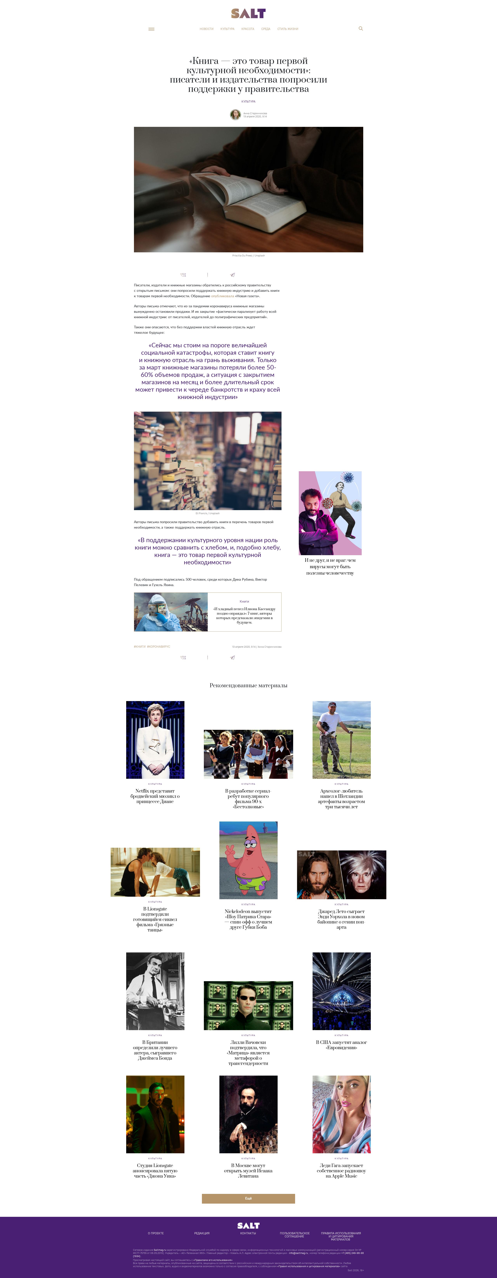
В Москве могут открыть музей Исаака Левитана (248, 1171)
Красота (248, 28)
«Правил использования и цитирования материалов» (308, 1266)
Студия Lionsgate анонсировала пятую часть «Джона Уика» (155, 1171)
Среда (265, 28)
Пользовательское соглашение (295, 1234)
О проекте (156, 1233)
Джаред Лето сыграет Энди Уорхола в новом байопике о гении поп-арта (341, 919)
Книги (244, 601)
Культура (228, 28)
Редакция (201, 1233)
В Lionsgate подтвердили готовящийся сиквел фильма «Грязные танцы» (155, 919)
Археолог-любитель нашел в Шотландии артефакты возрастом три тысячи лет (341, 799)
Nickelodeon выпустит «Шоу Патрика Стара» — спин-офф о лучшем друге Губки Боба (248, 919)
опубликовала (222, 296)
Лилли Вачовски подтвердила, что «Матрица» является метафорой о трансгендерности (248, 1053)
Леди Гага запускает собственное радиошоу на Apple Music (341, 1171)
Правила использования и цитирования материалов (341, 1236)
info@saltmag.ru (298, 1252)
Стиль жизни (287, 28)
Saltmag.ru (160, 1249)
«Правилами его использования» (213, 1259)
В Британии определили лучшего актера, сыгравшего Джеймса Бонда (155, 1050)
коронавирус (159, 646)
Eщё (248, 1198)
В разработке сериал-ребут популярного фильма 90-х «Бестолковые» (248, 799)
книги (141, 646)
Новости (207, 28)
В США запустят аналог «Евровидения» (341, 1045)
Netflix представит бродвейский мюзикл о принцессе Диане (155, 796)
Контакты (248, 1233)
